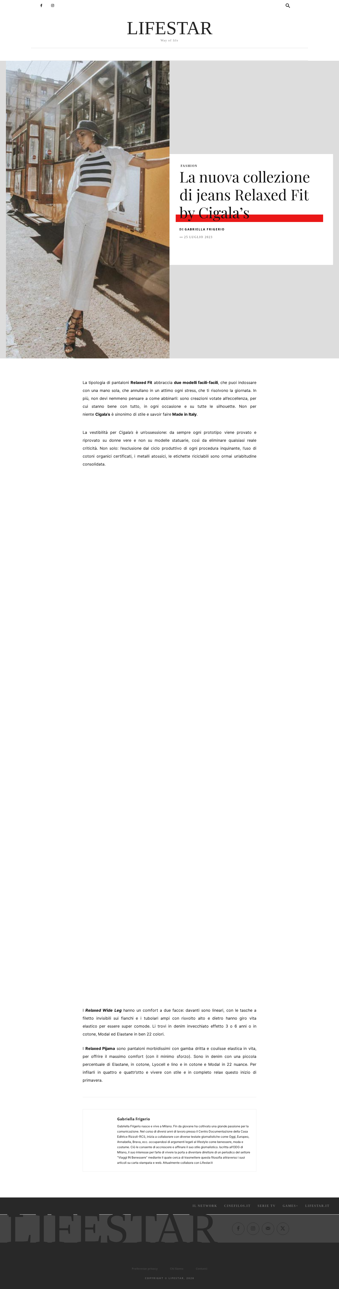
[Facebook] (41, 5)
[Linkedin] (230, 249)
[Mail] (268, 1228)
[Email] (241, 249)
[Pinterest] (207, 249)
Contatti (201, 1268)
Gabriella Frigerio (205, 229)
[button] (288, 6)
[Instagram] (52, 5)
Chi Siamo (176, 1268)
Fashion (189, 165)
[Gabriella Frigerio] (100, 1140)
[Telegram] (253, 249)
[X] (196, 249)
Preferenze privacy (145, 1268)
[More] (264, 249)
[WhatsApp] (219, 249)
